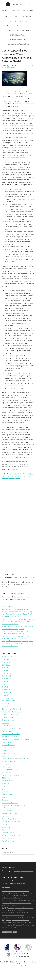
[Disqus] (18, 503)
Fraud (4, 756)
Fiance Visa (5, 750)
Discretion (5, 723)
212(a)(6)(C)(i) (6, 670)
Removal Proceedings (9, 819)
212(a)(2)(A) (5, 659)
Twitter (14, 932)
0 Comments (11, 67)
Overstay (5, 800)
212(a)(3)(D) (6, 665)
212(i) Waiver (6, 695)
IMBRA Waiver (7, 778)
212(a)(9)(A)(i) (6, 673)
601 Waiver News (7, 698)
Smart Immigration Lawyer (20, 4)
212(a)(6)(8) (5, 667)
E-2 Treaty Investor (8, 731)
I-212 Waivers (6, 767)
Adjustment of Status (8, 701)
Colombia (5, 706)
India (3, 786)
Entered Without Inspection (23, 473)
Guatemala (17, 475)
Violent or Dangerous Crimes (11, 835)
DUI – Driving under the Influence (13, 728)
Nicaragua (5, 797)
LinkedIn (10, 932)
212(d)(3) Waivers (7, 687)
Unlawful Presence (8, 833)
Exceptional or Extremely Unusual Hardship (16, 739)
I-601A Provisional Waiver (10, 775)
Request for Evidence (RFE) (11, 822)
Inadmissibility (11, 476)
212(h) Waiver (6, 692)
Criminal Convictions (8, 720)
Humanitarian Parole (8, 761)
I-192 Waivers (6, 764)
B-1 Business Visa (7, 703)
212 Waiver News (7, 656)
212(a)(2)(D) (6, 662)
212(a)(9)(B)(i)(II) (7, 679)
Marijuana (5, 792)
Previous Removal (8, 811)
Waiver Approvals (14, 478)
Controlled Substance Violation (12, 712)
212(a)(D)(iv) (6, 684)
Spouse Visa (21, 476)
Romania (4, 824)
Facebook (4, 932)
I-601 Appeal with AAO (9, 770)
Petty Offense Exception (10, 803)
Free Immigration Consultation (24, 577)
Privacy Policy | (14, 966)
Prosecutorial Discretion (10, 813)
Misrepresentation (8, 794)
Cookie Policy (23, 966)
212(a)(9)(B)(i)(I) (7, 676)
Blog (11, 473)
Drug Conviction (7, 725)
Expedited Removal (8, 745)
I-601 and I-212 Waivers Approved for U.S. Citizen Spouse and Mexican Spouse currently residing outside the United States (18, 621)
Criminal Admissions (8, 717)
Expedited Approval (8, 742)
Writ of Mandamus (8, 841)
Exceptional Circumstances (10, 736)
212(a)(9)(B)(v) (6, 681)
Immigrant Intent (7, 781)
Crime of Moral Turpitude (10, 714)
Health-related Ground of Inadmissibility (15, 759)
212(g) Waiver (6, 690)
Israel (4, 789)
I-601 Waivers (6, 772)
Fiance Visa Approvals (9, 753)
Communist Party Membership (12, 709)
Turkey (4, 830)
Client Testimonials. (18, 599)
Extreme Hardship (8, 475)
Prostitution (6, 816)
